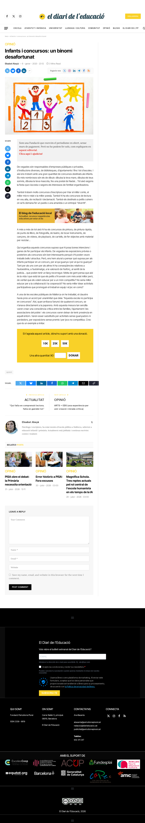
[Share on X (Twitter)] (7, 70)
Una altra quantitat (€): (42, 355)
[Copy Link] (8, 196)
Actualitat (34, 400)
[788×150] (55, 222)
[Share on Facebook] (18, 70)
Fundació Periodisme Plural (21, 715)
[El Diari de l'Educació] (72, 16)
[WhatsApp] (8, 182)
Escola (18, 28)
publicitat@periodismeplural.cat (87, 729)
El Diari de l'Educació (50, 725)
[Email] (8, 189)
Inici (6, 36)
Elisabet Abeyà (12, 63)
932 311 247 (79, 740)
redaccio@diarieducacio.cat (85, 725)
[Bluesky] (8, 155)
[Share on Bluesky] (12, 70)
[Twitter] (8, 148)
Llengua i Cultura (75, 28)
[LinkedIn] (8, 169)
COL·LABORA (133, 16)
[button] (72, 617)
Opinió (106, 28)
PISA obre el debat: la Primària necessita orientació (18, 480)
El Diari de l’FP (131, 28)
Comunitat (94, 28)
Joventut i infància (35, 28)
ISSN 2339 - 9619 (17, 721)
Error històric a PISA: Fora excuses (49, 478)
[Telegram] (8, 175)
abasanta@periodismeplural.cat (87, 722)
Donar (74, 355)
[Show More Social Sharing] (29, 70)
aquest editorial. (28, 150)
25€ (55, 343)
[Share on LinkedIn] (24, 70)
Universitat (55, 28)
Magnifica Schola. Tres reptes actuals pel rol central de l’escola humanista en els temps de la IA (79, 484)
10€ (45, 343)
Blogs (116, 28)
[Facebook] (8, 162)
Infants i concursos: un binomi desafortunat (38, 54)
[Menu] (6, 28)
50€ (64, 343)
